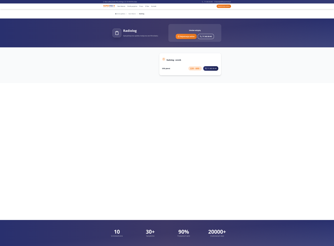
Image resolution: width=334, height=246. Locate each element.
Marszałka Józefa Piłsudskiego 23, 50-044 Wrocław (121, 2)
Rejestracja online (224, 6)
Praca (141, 6)
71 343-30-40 (208, 2)
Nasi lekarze (121, 6)
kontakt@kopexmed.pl (223, 2)
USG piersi (166, 68)
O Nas (147, 6)
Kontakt (153, 6)
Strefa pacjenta (132, 6)
